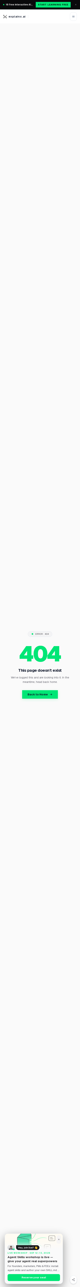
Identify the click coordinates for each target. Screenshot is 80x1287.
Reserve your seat (34, 1277)
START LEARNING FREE (53, 4)
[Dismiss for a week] (59, 1239)
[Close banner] (76, 4)
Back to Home (38, 694)
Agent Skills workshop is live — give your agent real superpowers (32, 1259)
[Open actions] (73, 1279)
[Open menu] (73, 16)
